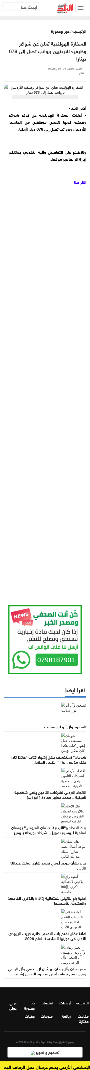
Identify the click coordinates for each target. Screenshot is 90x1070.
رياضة (66, 1015)
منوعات (47, 1015)
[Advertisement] (45, 389)
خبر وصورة (60, 31)
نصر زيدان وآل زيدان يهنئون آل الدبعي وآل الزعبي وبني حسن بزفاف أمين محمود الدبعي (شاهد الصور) (47, 973)
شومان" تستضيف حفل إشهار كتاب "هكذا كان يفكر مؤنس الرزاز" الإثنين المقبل (49, 759)
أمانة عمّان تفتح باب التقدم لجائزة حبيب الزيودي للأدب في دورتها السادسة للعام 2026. (47, 936)
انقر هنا (80, 181)
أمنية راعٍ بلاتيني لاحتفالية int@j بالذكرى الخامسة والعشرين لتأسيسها (47, 900)
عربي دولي (13, 1005)
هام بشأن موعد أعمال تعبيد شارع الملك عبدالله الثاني (48, 865)
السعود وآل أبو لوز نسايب (65, 726)
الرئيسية (79, 31)
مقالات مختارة (83, 1018)
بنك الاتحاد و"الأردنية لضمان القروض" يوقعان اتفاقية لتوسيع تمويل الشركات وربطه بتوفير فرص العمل (48, 832)
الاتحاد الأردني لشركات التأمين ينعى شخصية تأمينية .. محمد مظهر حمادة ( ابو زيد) (50, 794)
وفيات (30, 1015)
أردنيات (65, 1002)
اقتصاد (47, 1002)
